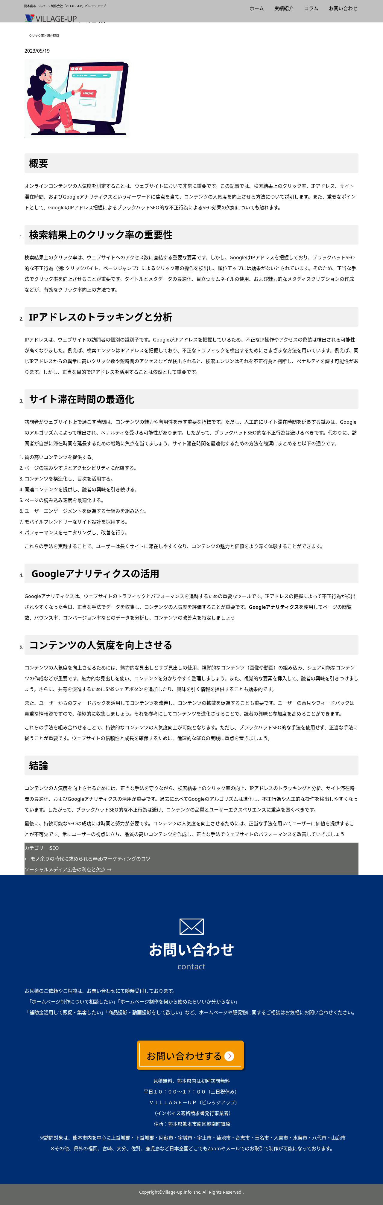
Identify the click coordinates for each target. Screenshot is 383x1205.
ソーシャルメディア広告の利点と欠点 (68, 869)
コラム (311, 8)
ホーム (257, 8)
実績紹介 (284, 8)
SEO (54, 848)
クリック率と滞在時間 (44, 35)
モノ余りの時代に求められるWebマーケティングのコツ (88, 858)
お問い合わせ (343, 8)
